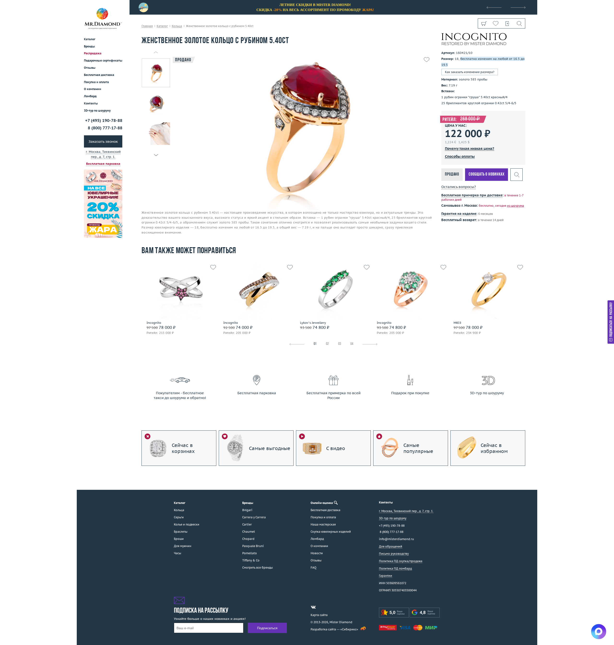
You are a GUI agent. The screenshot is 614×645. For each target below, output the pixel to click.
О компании (92, 89)
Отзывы (89, 67)
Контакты (91, 103)
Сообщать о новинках (486, 174)
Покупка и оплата (96, 82)
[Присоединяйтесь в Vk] (313, 607)
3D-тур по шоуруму (97, 110)
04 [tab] (351, 344)
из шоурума (515, 205)
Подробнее (178, 300)
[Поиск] (519, 23)
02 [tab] (327, 344)
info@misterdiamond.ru (396, 539)
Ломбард (90, 96)
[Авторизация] (507, 23)
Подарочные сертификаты (103, 60)
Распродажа (92, 53)
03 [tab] (339, 344)
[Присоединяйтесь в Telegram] (322, 607)
